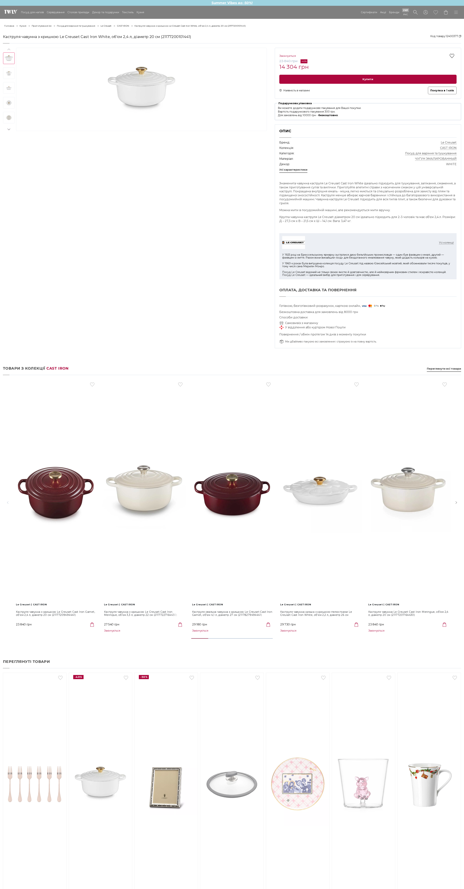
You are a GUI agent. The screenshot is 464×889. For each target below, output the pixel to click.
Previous (9, 50)
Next (9, 128)
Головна (9, 25)
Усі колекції (446, 242)
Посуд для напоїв (32, 12)
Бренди (394, 12)
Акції (383, 12)
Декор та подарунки (105, 12)
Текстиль (128, 12)
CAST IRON (123, 25)
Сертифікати (369, 12)
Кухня (140, 12)
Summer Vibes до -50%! (232, 3)
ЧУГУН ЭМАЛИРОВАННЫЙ (436, 158)
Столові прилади (78, 12)
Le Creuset (106, 25)
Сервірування (56, 12)
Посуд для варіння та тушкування (76, 25)
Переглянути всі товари (444, 368)
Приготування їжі (41, 25)
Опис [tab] (285, 131)
